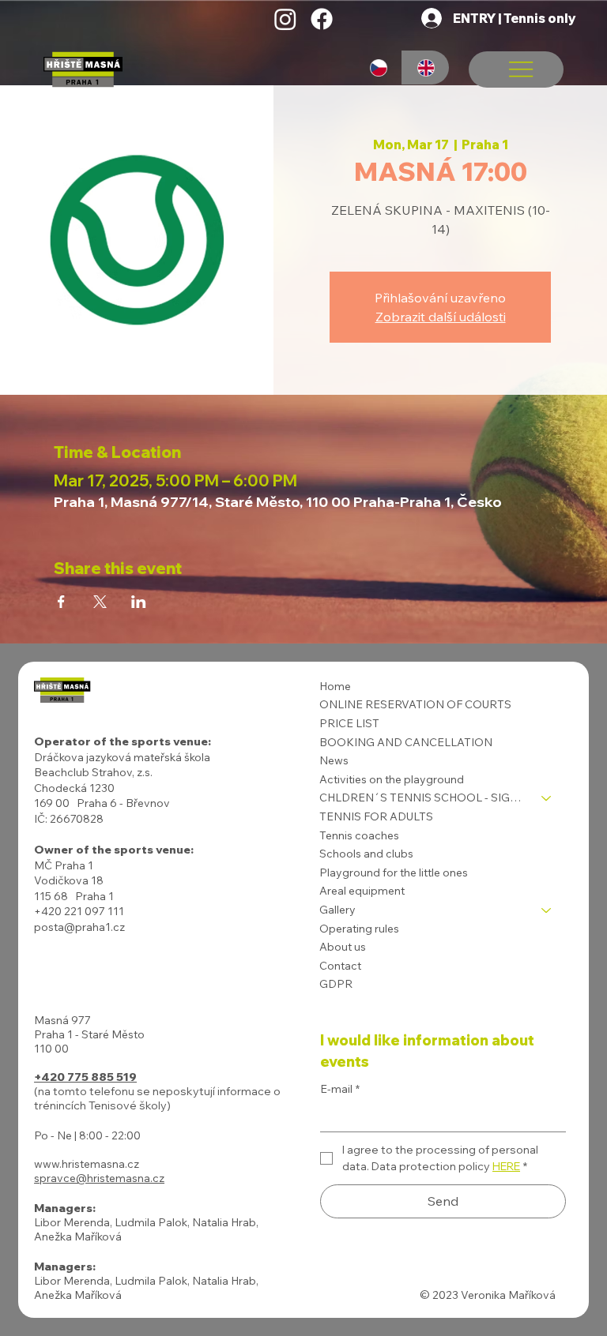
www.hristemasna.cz (86, 1164)
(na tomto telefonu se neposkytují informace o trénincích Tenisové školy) (157, 1098)
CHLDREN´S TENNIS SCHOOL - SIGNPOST (423, 797)
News (334, 760)
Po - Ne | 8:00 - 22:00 (87, 1135)
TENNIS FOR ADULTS (376, 816)
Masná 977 (62, 1020)
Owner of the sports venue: (114, 850)
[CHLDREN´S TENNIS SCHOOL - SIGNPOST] (547, 798)
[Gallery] (547, 910)
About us (342, 947)
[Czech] (379, 67)
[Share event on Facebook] (61, 601)
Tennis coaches (359, 835)
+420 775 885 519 (85, 1077)
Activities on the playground (391, 779)
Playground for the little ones (393, 872)
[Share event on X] (99, 601)
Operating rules (359, 928)
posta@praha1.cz (79, 927)
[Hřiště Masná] (285, 19)
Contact (340, 966)
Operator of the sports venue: (122, 741)
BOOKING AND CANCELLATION (405, 742)
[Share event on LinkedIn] (138, 601)
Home (335, 686)
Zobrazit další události (440, 317)
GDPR (336, 984)
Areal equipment (362, 891)
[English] (425, 67)
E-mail (340, 1089)
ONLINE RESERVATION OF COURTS (415, 704)
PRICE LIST (349, 723)
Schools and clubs (366, 853)
